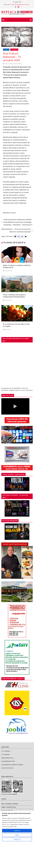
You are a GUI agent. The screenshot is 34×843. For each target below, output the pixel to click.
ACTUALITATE (6, 49)
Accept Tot (17, 830)
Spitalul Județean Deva (7, 758)
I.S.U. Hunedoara (5, 751)
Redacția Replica (18, 63)
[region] (17, 827)
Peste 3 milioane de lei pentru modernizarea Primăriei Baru (14, 296)
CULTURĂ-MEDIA (14, 49)
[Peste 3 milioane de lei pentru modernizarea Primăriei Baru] (17, 277)
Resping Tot (17, 839)
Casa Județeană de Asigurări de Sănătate (12, 764)
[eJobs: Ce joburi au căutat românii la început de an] (17, 248)
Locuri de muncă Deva (7, 768)
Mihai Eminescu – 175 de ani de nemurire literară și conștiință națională (16, 230)
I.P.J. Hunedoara (5, 754)
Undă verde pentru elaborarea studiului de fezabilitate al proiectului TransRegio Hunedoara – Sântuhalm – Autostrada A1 (17, 222)
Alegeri (17, 835)
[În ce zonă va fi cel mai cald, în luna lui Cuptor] (17, 306)
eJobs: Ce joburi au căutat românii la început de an (17, 266)
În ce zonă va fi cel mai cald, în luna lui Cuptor (16, 325)
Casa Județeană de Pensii (8, 761)
